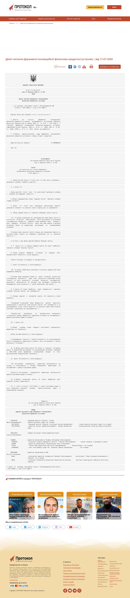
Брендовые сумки (114, 578)
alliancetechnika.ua (102, 564)
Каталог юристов (73, 19)
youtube (76, 527)
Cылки (111, 586)
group (30, 527)
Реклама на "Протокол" (71, 565)
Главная (11, 23)
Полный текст (14, 580)
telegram (45, 527)
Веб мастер (100, 568)
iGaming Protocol (69, 585)
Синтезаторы (101, 573)
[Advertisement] (65, 40)
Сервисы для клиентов (17, 19)
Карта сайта (67, 570)
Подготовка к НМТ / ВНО (116, 563)
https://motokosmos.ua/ (104, 570)
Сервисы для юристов (46, 19)
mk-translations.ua (102, 581)
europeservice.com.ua (103, 579)
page (14, 527)
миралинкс (100, 566)
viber (60, 527)
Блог (93, 19)
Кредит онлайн (68, 582)
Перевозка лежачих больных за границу (115, 573)
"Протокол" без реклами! (72, 568)
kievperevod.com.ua (103, 586)
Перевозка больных (115, 570)
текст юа (100, 584)
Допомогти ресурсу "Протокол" (74, 579)
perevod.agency (101, 577)
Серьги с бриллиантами (101, 561)
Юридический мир (114, 19)
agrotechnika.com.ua (103, 575)
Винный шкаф (113, 561)
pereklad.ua (112, 565)
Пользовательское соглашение (74, 576)
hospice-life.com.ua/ (114, 568)
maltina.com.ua (113, 584)
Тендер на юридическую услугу (74, 573)
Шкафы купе (113, 576)
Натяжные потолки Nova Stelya (116, 581)
